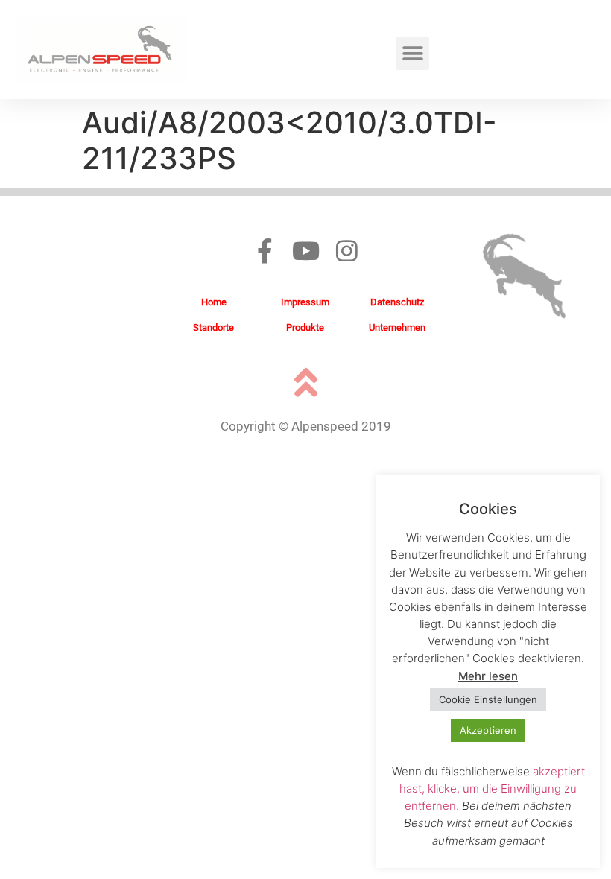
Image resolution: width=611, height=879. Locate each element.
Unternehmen (397, 327)
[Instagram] (347, 250)
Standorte (213, 327)
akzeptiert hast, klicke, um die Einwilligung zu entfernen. (492, 788)
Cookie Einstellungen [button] (488, 699)
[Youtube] (306, 250)
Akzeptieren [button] (488, 730)
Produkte (305, 327)
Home (214, 302)
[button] (412, 53)
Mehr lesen (488, 676)
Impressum (305, 302)
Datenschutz (397, 302)
